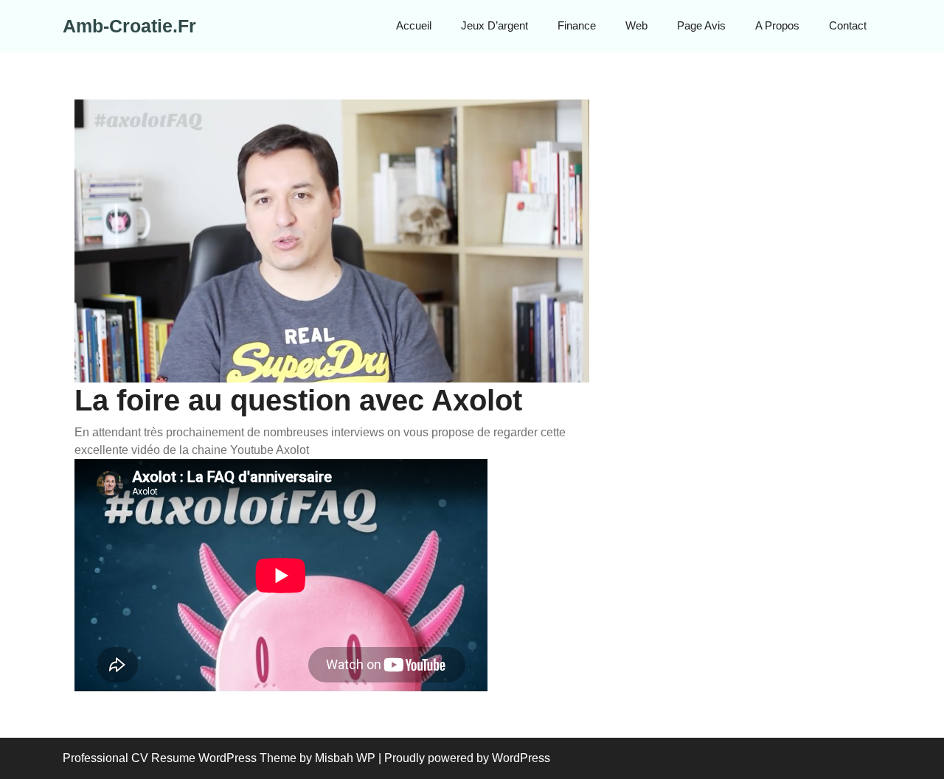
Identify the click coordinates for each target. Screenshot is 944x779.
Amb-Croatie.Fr (129, 25)
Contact (848, 25)
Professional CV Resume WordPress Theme (179, 758)
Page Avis (701, 25)
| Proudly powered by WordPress (464, 758)
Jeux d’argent (494, 25)
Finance (577, 25)
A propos (777, 25)
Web (636, 25)
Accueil (413, 25)
